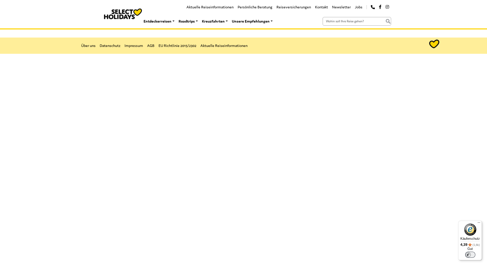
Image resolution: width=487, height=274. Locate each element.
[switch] (470, 255)
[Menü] (479, 224)
